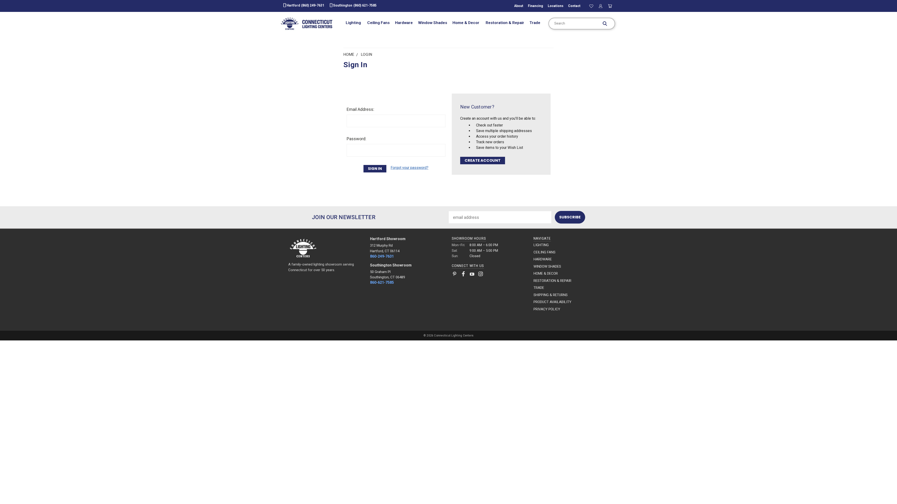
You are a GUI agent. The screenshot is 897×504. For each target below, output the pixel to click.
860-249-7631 (382, 256)
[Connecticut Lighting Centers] (326, 247)
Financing (535, 6)
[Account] (600, 6)
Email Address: (360, 109)
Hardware (404, 22)
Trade (535, 22)
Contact (574, 6)
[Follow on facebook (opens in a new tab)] (463, 275)
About (518, 6)
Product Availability (552, 302)
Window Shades (432, 22)
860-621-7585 (382, 282)
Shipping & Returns (551, 295)
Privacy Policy (547, 309)
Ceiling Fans (378, 22)
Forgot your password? (409, 167)
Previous (883, 489)
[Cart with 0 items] (610, 6)
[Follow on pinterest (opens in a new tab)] (455, 275)
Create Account (483, 160)
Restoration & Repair (505, 22)
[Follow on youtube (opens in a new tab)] (472, 275)
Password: (356, 138)
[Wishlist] (591, 6)
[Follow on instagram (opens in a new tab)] (481, 275)
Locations (555, 6)
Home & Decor (466, 22)
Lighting (354, 22)
